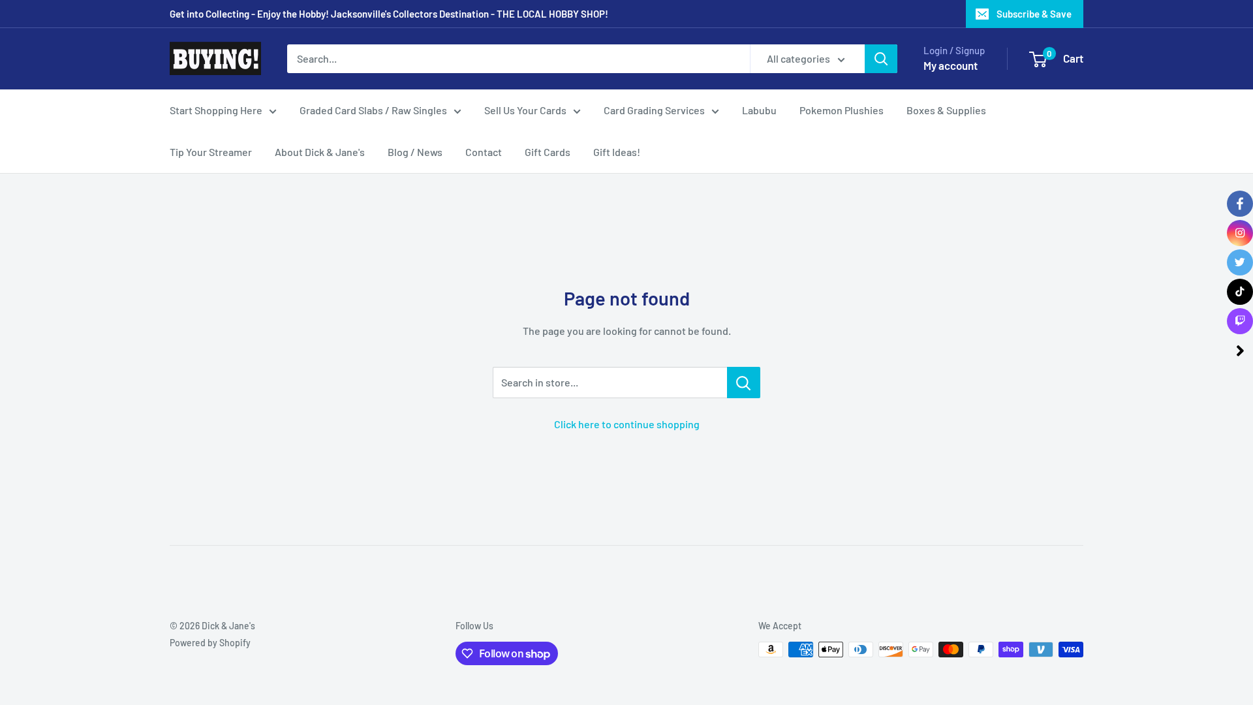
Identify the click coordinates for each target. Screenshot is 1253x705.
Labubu (759, 110)
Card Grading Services (654, 110)
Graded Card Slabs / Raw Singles (373, 110)
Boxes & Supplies (946, 110)
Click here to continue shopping (627, 424)
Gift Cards (547, 152)
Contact (483, 152)
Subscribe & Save (1034, 14)
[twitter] (1240, 262)
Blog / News (415, 152)
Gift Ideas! (616, 152)
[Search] (881, 58)
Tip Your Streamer (211, 152)
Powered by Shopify (210, 642)
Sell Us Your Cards (525, 110)
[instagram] (1240, 233)
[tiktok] (1240, 292)
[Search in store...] (743, 382)
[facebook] (1240, 204)
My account (950, 65)
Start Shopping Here (216, 110)
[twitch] (1240, 321)
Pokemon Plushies (841, 110)
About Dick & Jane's (320, 152)
